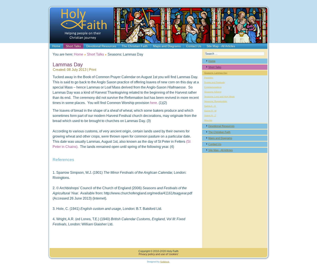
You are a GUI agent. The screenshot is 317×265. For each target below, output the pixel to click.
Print (92, 69)
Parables (208, 77)
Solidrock (164, 261)
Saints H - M (210, 111)
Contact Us (193, 46)
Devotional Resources (101, 46)
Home (56, 46)
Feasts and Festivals (214, 82)
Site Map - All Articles (221, 46)
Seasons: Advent (212, 92)
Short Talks (73, 46)
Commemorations (212, 87)
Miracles (208, 120)
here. (154, 103)
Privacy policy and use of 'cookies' (158, 254)
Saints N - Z (210, 115)
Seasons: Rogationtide (215, 101)
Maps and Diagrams (167, 46)
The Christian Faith (135, 46)
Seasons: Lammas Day (215, 73)
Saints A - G (210, 106)
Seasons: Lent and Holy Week (219, 96)
